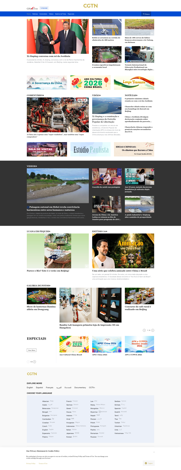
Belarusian (50, 408)
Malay (97, 405)
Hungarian (73, 423)
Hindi (70, 419)
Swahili (121, 412)
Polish (95, 423)
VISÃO (95, 95)
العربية (58, 387)
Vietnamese (123, 433)
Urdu (118, 430)
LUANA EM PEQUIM (38, 231)
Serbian (120, 401)
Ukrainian (122, 426)
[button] (144, 330)
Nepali (95, 415)
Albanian (47, 401)
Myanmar (98, 412)
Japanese (72, 433)
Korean (71, 437)
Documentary (80, 387)
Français (49, 387)
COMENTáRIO (35, 95)
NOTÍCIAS (130, 95)
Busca (147, 14)
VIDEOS (31, 166)
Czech (47, 426)
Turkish (120, 423)
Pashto (95, 430)
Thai (118, 419)
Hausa (71, 412)
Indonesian (76, 426)
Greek (72, 408)
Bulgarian (49, 415)
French (72, 401)
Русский (68, 387)
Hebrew (71, 415)
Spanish (120, 408)
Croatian (48, 423)
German (72, 405)
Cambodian (48, 419)
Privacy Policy (30, 463)
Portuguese (98, 426)
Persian (96, 419)
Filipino (48, 437)
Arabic (47, 405)
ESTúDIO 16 (99, 231)
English (30, 387)
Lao (93, 401)
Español (39, 387)
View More (31, 350)
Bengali (47, 412)
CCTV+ (92, 387)
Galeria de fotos (38, 285)
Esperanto (49, 433)
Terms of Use (43, 463)
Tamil (119, 415)
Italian (71, 430)
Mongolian (97, 408)
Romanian (97, 433)
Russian (96, 437)
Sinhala (120, 405)
